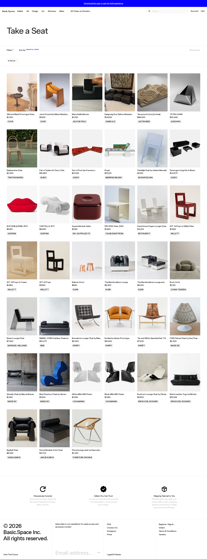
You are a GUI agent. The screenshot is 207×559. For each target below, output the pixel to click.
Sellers (20, 11)
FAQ (109, 524)
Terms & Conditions (167, 531)
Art (43, 11)
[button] (13, 60)
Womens (52, 11)
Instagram (111, 531)
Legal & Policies (114, 554)
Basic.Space (8, 11)
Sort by (29, 50)
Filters (10, 50)
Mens (61, 11)
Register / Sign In (166, 524)
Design (35, 11)
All (27, 11)
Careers (162, 534)
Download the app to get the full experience (103, 3)
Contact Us (112, 527)
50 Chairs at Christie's (80, 11)
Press (109, 534)
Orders (162, 527)
